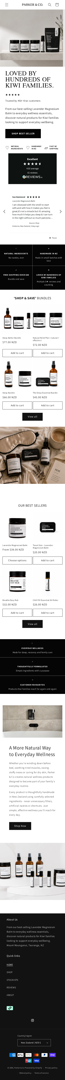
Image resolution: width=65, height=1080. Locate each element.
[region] (32, 211)
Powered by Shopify (33, 1068)
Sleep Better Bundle (11, 338)
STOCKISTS (12, 979)
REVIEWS (11, 987)
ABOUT (10, 995)
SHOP (9, 972)
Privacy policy (51, 1068)
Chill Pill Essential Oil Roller (45, 600)
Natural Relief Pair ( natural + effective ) (46, 339)
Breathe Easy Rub (10, 600)
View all (32, 416)
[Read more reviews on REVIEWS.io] (32, 177)
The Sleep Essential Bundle (45, 392)
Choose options (17, 560)
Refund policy (25, 1073)
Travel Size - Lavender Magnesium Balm (43, 546)
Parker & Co (19, 1068)
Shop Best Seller (23, 133)
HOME (10, 964)
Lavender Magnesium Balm (15, 545)
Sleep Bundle (8, 392)
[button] (6, 4)
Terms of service (41, 1073)
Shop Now (20, 825)
